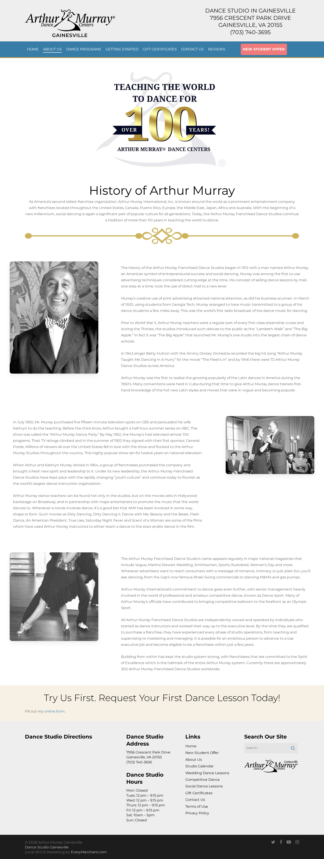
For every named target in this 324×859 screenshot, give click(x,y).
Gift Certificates (198, 793)
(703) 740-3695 (250, 32)
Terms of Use (196, 806)
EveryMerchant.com (89, 852)
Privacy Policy (197, 813)
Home (190, 746)
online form (54, 711)
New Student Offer (202, 753)
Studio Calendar (199, 766)
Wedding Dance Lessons (207, 773)
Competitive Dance (202, 780)
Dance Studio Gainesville (47, 847)
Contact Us (195, 800)
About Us (193, 759)
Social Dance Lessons (204, 786)
